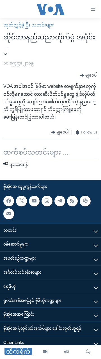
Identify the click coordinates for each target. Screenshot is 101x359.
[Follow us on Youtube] (34, 201)
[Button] (89, 75)
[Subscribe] (8, 213)
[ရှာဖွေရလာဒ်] (88, 352)
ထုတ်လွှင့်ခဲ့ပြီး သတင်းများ (28, 25)
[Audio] (66, 352)
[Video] (45, 352)
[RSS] (72, 201)
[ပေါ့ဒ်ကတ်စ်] (85, 201)
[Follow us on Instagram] (47, 201)
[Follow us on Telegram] (59, 201)
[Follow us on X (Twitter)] (21, 201)
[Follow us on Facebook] (8, 201)
